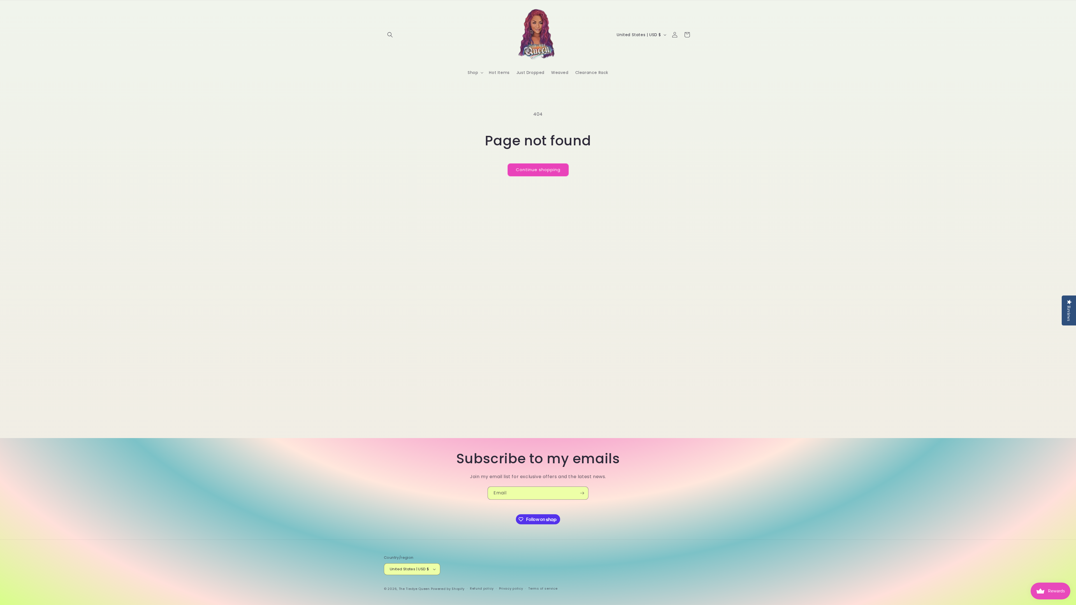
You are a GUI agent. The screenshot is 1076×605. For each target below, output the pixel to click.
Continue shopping (538, 170)
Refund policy (482, 588)
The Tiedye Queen (414, 589)
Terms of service (542, 588)
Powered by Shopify (448, 589)
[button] (390, 35)
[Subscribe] (582, 493)
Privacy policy (511, 588)
